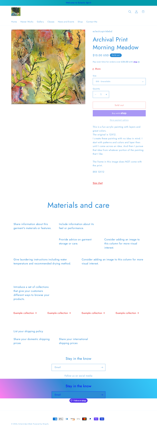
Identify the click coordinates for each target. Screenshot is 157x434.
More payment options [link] (119, 120)
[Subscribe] (102, 367)
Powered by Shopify (41, 424)
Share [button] (98, 68)
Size (94, 75)
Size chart (98, 183)
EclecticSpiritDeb (25, 424)
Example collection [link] (24, 313)
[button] (130, 11)
